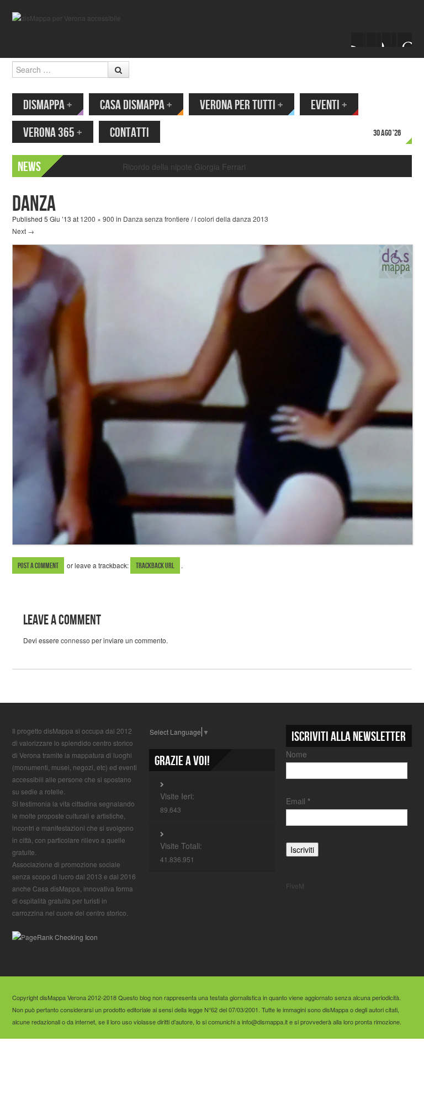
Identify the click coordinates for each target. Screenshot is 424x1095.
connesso (75, 640)
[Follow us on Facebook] (358, 40)
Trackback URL (155, 565)
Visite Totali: (181, 845)
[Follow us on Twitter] (374, 40)
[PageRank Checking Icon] (55, 936)
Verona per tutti (241, 105)
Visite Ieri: (177, 796)
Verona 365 (52, 133)
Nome (296, 754)
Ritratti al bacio (148, 166)
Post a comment (38, 565)
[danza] (212, 393)
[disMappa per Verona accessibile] (66, 17)
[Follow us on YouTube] (389, 40)
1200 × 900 (97, 218)
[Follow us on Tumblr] (405, 40)
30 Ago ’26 (387, 133)
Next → (23, 231)
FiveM (295, 885)
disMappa (47, 105)
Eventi (329, 105)
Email (298, 800)
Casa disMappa (136, 105)
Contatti (129, 133)
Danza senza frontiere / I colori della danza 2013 (195, 218)
